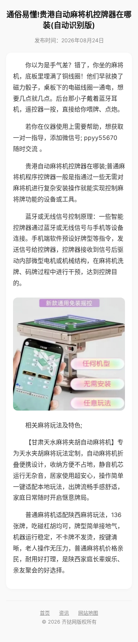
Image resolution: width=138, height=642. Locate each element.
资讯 (64, 613)
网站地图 (88, 613)
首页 (45, 613)
